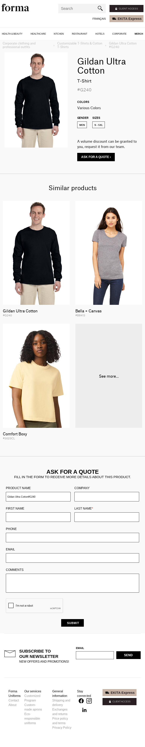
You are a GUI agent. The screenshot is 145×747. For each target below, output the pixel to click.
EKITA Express (130, 19)
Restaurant (79, 34)
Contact (13, 700)
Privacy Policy (61, 727)
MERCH (139, 34)
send (128, 655)
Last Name (83, 508)
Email (10, 549)
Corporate (119, 34)
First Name (15, 508)
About (12, 705)
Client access (128, 8)
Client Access (121, 701)
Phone (11, 529)
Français (99, 18)
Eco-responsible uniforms (32, 718)
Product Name (18, 488)
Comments (15, 569)
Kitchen (59, 34)
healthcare (38, 34)
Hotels (99, 34)
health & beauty (12, 34)
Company (82, 488)
